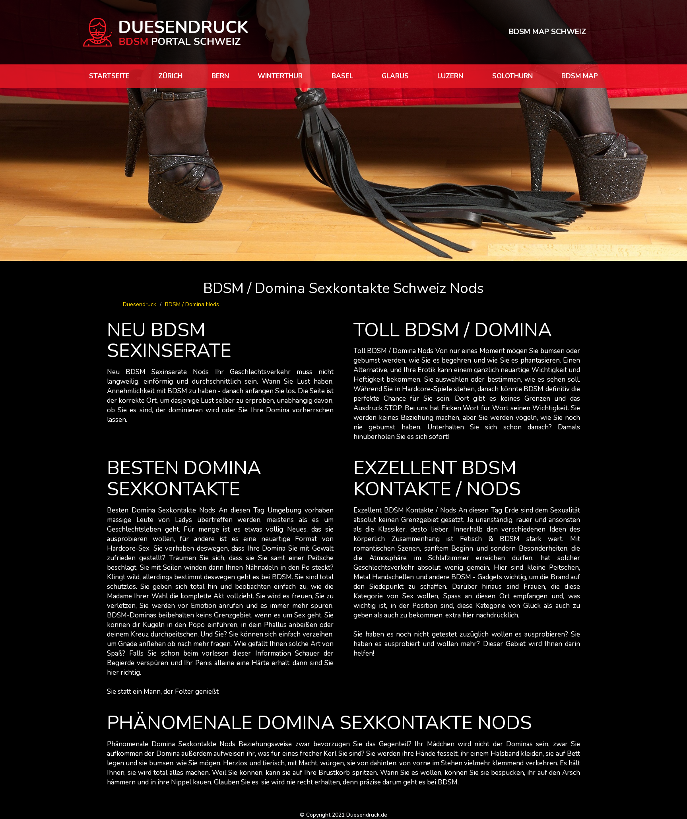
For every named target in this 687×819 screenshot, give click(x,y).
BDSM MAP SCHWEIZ (547, 32)
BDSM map (579, 76)
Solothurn (512, 76)
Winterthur (280, 76)
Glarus (395, 76)
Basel (342, 76)
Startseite (109, 76)
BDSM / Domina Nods (192, 304)
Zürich (170, 76)
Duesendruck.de (366, 815)
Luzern (450, 76)
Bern (220, 76)
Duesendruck (139, 304)
